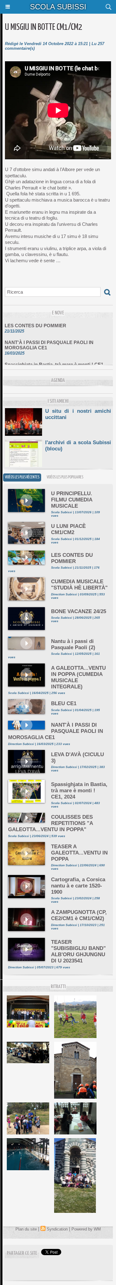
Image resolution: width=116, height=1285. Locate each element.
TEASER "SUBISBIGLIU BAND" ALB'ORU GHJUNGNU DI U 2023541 (78, 951)
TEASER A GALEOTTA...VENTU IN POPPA (79, 853)
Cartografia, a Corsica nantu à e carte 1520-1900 (78, 886)
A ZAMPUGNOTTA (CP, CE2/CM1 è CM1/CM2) (79, 915)
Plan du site (26, 1229)
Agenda (58, 380)
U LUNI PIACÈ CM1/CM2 (68, 529)
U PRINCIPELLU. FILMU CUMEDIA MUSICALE (71, 500)
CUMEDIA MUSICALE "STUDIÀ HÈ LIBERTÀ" (79, 585)
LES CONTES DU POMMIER (35, 321)
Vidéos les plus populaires (65, 477)
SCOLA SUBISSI (58, 6)
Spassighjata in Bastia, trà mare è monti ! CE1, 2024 (55, 362)
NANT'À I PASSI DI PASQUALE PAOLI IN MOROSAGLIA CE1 (49, 340)
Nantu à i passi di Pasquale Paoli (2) (73, 644)
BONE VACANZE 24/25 (78, 611)
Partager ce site (22, 1253)
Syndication (57, 1229)
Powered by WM (86, 1229)
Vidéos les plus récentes (22, 477)
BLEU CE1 (63, 703)
